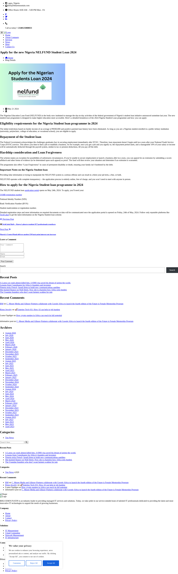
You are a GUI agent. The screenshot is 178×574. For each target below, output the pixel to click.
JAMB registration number (11, 195)
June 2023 (9, 422)
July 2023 (9, 419)
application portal (32, 190)
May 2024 (9, 396)
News (7, 42)
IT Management (11, 531)
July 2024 (9, 391)
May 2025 (9, 368)
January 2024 (10, 405)
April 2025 (9, 370)
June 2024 (9, 394)
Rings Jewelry (6, 309)
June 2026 (9, 338)
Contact (8, 518)
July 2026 (9, 335)
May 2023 (9, 424)
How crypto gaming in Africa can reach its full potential (39, 315)
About (7, 516)
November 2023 (12, 410)
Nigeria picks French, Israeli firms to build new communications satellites (30, 287)
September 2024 (12, 387)
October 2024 (11, 384)
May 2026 (9, 340)
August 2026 (10, 333)
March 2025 (10, 373)
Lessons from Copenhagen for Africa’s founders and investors (25, 285)
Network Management (14, 535)
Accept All (51, 563)
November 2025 (12, 354)
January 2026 (10, 349)
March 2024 (10, 401)
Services (8, 40)
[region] (34, 555)
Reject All (34, 563)
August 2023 (10, 417)
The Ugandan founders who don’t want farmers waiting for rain (26, 292)
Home (7, 35)
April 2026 (9, 342)
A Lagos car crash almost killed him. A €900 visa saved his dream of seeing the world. (35, 283)
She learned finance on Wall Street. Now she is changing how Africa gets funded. (33, 290)
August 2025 (10, 361)
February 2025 (11, 375)
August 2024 (10, 389)
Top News (9, 438)
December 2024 (11, 380)
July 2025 (9, 363)
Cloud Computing (12, 533)
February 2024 (11, 403)
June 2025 (9, 366)
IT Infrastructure (12, 538)
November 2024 (12, 382)
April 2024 (9, 398)
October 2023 (11, 412)
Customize (17, 563)
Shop (7, 44)
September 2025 (12, 359)
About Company (12, 37)
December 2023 (11, 408)
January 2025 (10, 377)
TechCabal (4, 215)
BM (1, 304)
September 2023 (12, 415)
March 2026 (10, 345)
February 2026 (11, 347)
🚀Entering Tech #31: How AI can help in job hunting (37, 309)
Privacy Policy (11, 520)
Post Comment (6, 261)
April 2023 (9, 426)
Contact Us (9, 47)
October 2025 (11, 356)
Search (3, 266)
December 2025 (11, 352)
